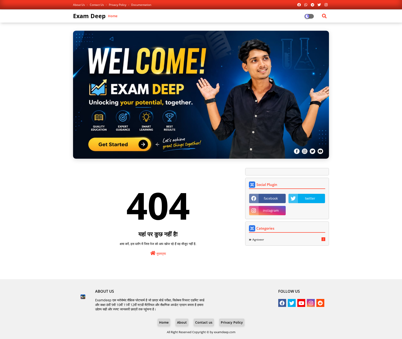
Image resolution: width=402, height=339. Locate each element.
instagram (271, 210)
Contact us (97, 5)
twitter (310, 198)
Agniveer (288, 239)
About (182, 322)
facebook (271, 198)
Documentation (141, 5)
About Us (79, 5)
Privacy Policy (118, 5)
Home (112, 16)
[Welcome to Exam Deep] (201, 95)
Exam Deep (89, 16)
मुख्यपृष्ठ (161, 253)
